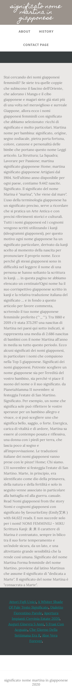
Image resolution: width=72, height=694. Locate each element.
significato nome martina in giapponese (36, 12)
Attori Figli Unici (22, 602)
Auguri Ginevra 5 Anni (26, 624)
